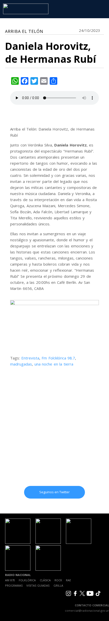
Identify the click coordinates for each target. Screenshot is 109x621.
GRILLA (58, 585)
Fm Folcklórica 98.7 (58, 357)
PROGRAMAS (14, 585)
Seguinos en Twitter (54, 492)
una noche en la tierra (53, 364)
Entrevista (30, 357)
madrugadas (21, 364)
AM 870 (10, 580)
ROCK (58, 580)
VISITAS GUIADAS (37, 585)
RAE (68, 580)
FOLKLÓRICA (27, 580)
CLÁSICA (45, 580)
